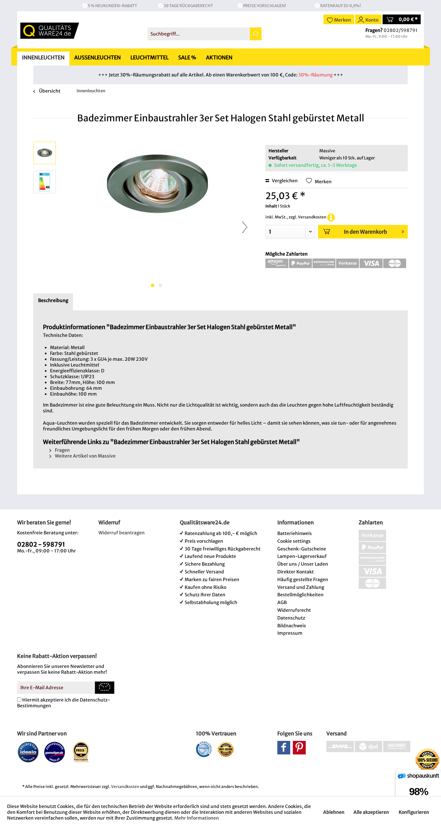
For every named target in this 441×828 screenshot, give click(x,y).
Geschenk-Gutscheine (301, 549)
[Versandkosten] (331, 217)
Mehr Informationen (196, 818)
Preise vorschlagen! (264, 5)
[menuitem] (205, 33)
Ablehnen (333, 812)
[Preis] (81, 752)
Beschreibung (53, 300)
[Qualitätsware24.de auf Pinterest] (299, 747)
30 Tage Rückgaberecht (188, 5)
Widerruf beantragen (121, 533)
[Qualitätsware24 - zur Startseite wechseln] (49, 31)
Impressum (290, 633)
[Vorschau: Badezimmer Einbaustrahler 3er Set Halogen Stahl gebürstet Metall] (44, 153)
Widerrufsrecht (294, 610)
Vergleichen (284, 181)
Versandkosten (125, 786)
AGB (282, 602)
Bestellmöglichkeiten (300, 595)
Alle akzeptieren (371, 812)
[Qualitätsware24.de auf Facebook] (283, 747)
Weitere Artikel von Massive (85, 456)
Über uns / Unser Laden (302, 564)
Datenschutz (291, 618)
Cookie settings (294, 541)
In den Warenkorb (365, 231)
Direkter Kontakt (295, 572)
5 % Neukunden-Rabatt (112, 5)
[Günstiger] (55, 752)
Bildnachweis (291, 626)
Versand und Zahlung (300, 587)
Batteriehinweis (294, 533)
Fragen (62, 450)
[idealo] (28, 752)
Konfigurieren (414, 812)
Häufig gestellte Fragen (302, 579)
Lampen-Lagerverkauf (302, 556)
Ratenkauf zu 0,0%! (340, 5)
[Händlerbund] (204, 749)
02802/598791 (400, 30)
